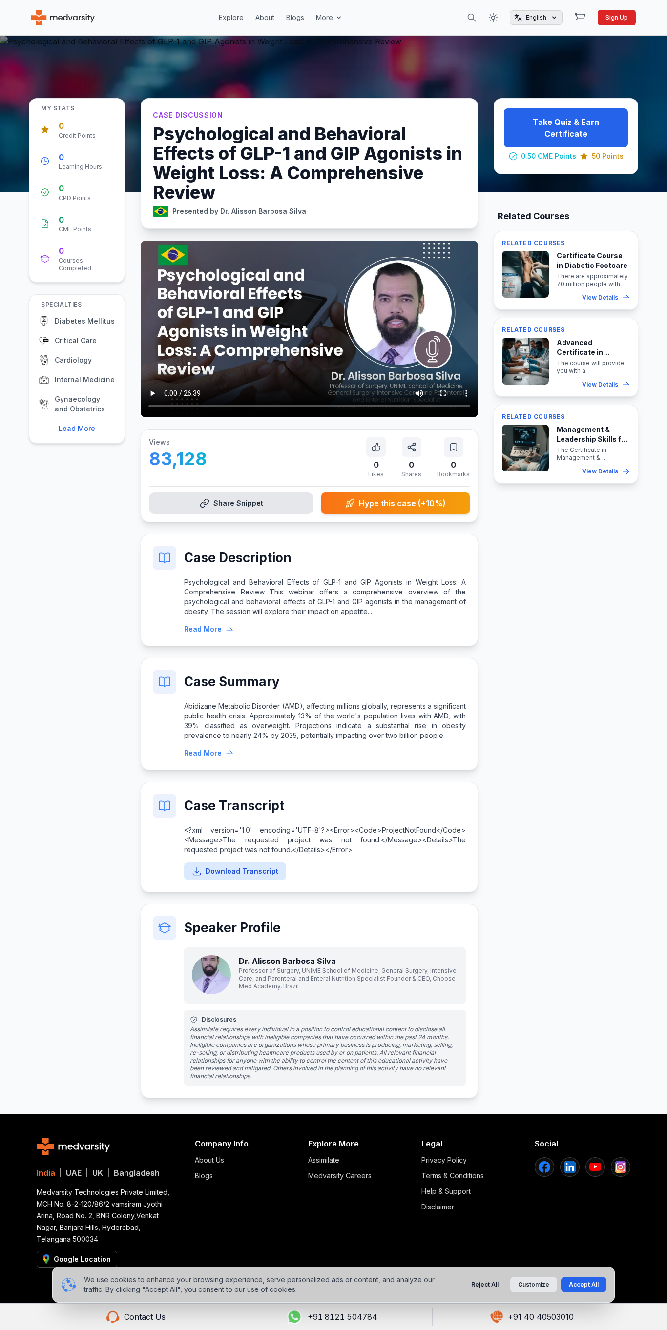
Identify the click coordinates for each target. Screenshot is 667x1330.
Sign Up (616, 17)
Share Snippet (238, 503)
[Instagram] (620, 1167)
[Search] (472, 17)
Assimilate (323, 1160)
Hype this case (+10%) (402, 503)
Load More (77, 428)
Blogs (295, 17)
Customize (533, 1284)
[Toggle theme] (493, 17)
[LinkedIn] (570, 1167)
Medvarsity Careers (340, 1175)
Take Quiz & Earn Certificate (566, 128)
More (324, 17)
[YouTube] (595, 1167)
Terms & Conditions (452, 1175)
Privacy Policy (444, 1160)
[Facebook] (544, 1167)
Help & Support (446, 1191)
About (264, 17)
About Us (209, 1160)
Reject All (485, 1284)
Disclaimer (437, 1207)
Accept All (584, 1284)
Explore (231, 17)
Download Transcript (242, 871)
